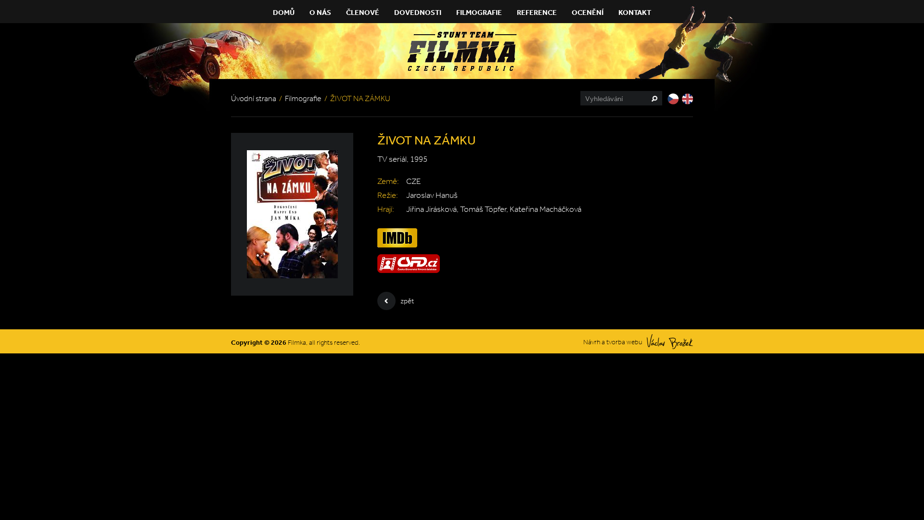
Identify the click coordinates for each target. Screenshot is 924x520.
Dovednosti (417, 12)
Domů (284, 12)
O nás (320, 12)
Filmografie (479, 12)
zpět (407, 301)
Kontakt (634, 12)
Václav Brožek (670, 341)
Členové (362, 12)
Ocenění (587, 12)
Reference (537, 12)
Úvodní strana (253, 98)
